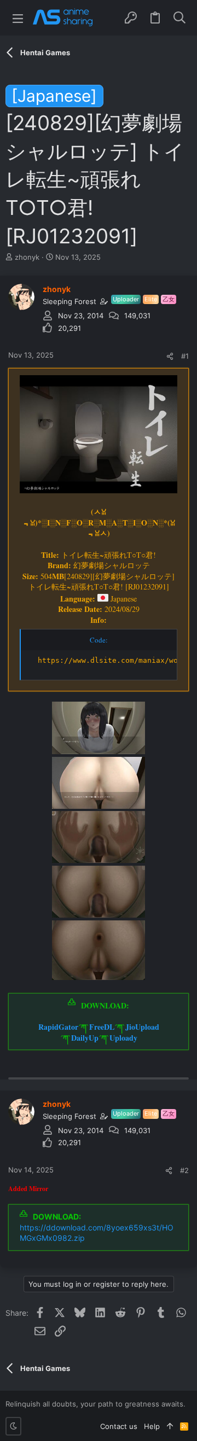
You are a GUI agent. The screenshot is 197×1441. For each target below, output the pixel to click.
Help (152, 1426)
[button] (17, 17)
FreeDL (101, 1026)
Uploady (123, 1037)
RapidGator (58, 1026)
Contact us (118, 1426)
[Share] (170, 356)
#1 (185, 356)
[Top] (170, 1426)
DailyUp (85, 1037)
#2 (184, 1170)
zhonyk (27, 257)
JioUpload (142, 1026)
